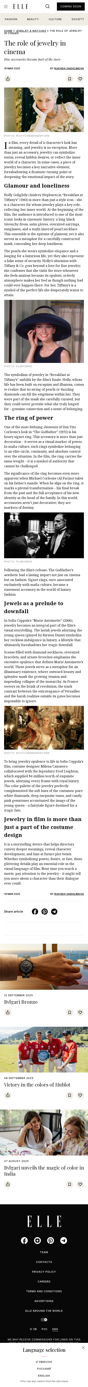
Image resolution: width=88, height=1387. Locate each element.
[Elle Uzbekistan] (20, 6)
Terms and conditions (44, 1291)
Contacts (44, 1262)
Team (44, 1252)
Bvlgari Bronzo (20, 1001)
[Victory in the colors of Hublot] (44, 1050)
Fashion (11, 19)
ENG (55, 1329)
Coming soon (70, 6)
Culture (55, 19)
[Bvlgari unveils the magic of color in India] (44, 1132)
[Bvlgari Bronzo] (44, 967)
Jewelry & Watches (31, 30)
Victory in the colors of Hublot (37, 1084)
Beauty (33, 19)
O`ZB (33, 1329)
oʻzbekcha (44, 1361)
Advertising (44, 1301)
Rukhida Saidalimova (69, 68)
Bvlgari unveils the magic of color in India (44, 1170)
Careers (44, 1281)
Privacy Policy (44, 1271)
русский (44, 1368)
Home (8, 30)
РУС (44, 1329)
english (44, 1375)
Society (78, 19)
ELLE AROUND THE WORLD (44, 1310)
